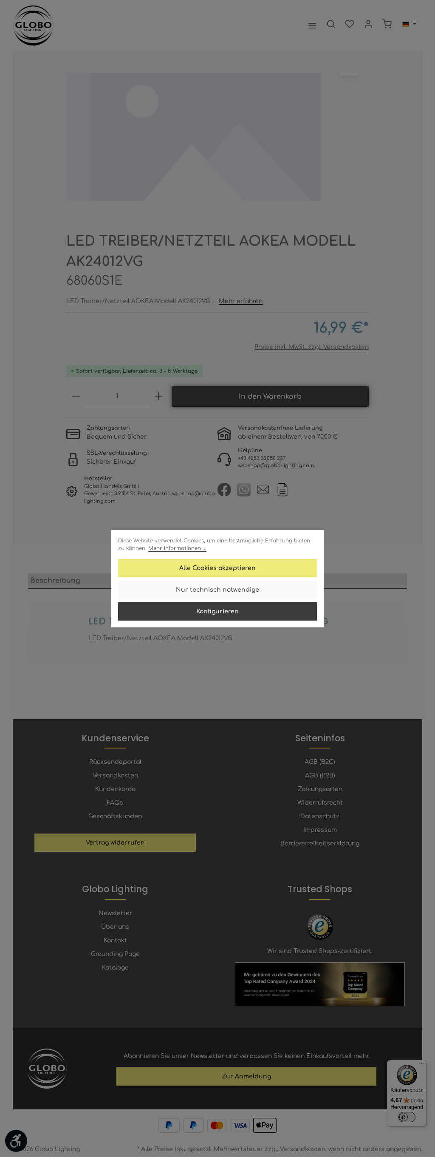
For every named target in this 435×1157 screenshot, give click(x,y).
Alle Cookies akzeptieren (217, 568)
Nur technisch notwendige (217, 590)
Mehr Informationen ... (177, 548)
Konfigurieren (217, 611)
